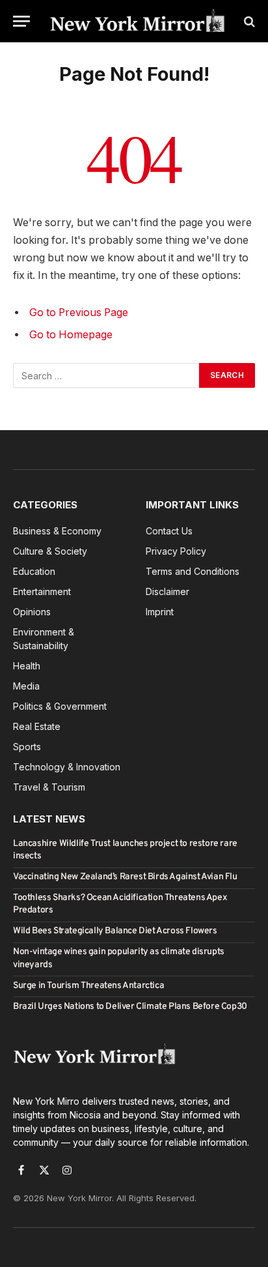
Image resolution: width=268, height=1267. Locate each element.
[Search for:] (106, 375)
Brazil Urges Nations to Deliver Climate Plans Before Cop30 (130, 1006)
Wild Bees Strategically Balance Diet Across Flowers (115, 931)
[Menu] (21, 21)
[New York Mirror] (137, 21)
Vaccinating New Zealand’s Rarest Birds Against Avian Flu (125, 876)
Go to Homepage (71, 334)
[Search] (248, 21)
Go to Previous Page (78, 312)
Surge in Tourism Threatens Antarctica (88, 985)
